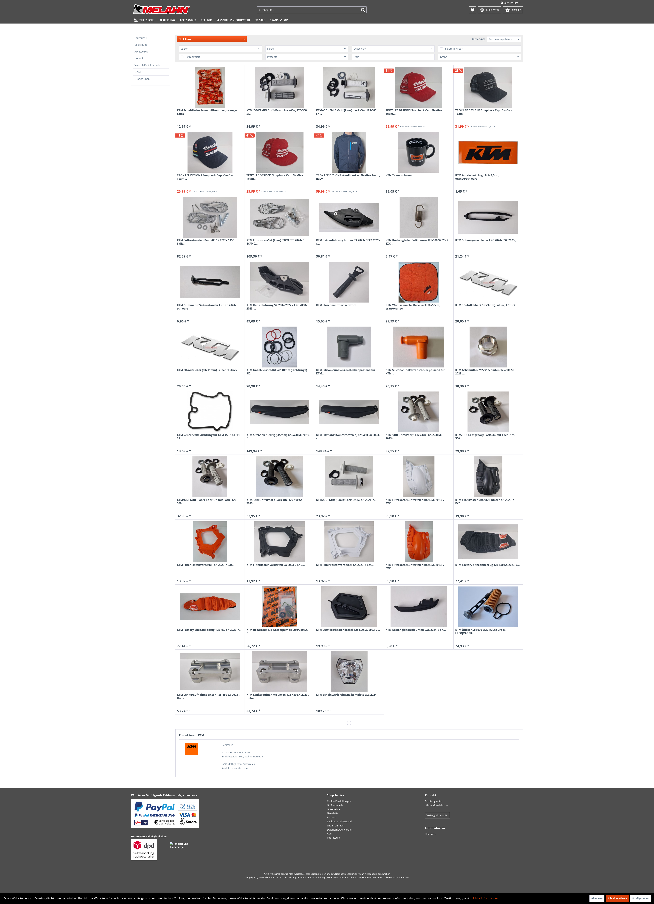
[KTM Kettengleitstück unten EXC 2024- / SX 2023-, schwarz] (418, 606)
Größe (443, 56)
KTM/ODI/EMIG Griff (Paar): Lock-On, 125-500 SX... (276, 112)
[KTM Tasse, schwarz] (418, 152)
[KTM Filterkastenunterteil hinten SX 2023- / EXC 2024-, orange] (418, 541)
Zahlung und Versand (339, 821)
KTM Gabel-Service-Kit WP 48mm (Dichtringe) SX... (276, 371)
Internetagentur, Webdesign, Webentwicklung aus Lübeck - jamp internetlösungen (339, 877)
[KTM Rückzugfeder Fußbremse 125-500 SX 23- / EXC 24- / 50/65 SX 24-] (418, 217)
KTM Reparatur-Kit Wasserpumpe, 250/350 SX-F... (277, 631)
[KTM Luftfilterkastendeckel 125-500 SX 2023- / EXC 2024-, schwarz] (349, 606)
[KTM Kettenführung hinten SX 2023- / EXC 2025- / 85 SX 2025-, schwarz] (349, 217)
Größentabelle (335, 805)
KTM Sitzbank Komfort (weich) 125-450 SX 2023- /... (348, 436)
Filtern (186, 39)
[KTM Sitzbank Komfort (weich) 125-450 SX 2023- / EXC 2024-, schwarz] (349, 411)
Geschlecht (360, 48)
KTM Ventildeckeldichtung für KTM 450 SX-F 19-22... (208, 436)
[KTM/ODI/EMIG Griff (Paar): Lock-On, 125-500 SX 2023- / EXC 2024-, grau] (279, 87)
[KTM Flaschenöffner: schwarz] (349, 282)
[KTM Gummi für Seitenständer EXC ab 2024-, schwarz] (210, 282)
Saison (184, 48)
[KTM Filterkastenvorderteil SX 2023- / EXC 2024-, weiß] (349, 541)
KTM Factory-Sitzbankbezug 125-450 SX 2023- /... (487, 565)
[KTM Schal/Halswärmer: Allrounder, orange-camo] (210, 87)
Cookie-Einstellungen (339, 801)
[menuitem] (312, 9)
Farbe (270, 48)
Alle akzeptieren (617, 898)
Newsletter (333, 813)
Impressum (333, 837)
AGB (329, 833)
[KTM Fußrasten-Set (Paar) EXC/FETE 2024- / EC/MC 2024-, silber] (279, 217)
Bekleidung (141, 44)
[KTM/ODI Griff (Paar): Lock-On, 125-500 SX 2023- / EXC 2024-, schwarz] (279, 476)
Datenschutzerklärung (339, 829)
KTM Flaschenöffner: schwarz (336, 305)
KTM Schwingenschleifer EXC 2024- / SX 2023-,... (487, 240)
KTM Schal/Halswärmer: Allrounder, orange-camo (207, 112)
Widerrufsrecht (335, 825)
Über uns (430, 834)
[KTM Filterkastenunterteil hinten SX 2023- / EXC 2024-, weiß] (418, 476)
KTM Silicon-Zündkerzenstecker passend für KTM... (345, 371)
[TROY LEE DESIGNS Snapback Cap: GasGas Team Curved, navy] (210, 152)
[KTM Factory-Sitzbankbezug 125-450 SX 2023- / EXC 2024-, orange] (210, 606)
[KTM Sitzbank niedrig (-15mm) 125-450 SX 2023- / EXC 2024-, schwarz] (279, 411)
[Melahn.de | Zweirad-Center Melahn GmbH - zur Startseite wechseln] (162, 10)
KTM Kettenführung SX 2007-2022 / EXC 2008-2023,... (276, 306)
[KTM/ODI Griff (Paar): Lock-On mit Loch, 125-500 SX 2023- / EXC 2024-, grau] (210, 476)
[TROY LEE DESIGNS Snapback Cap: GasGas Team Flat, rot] (279, 152)
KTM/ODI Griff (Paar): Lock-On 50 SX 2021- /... (346, 500)
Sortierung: (478, 39)
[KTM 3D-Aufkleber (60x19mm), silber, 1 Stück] (210, 347)
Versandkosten (318, 873)
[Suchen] (363, 9)
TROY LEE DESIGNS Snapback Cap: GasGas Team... (414, 112)
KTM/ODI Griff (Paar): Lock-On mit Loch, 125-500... (485, 436)
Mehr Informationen (486, 898)
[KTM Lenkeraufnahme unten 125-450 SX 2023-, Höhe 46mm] (279, 671)
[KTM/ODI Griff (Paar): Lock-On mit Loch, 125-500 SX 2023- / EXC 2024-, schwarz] (488, 411)
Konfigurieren (640, 898)
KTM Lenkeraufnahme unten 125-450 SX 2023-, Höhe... (208, 696)
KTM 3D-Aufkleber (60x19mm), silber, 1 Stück (207, 370)
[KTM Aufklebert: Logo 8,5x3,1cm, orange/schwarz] (488, 152)
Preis (356, 56)
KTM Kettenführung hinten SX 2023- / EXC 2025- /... (348, 241)
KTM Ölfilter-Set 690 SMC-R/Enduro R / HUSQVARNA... (481, 631)
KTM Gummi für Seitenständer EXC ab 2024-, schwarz (207, 306)
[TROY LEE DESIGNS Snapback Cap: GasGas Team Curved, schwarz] (488, 87)
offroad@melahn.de (436, 805)
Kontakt (331, 817)
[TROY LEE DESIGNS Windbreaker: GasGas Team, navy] (349, 152)
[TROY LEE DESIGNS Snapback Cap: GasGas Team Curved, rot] (418, 87)
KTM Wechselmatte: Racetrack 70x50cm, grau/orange (413, 306)
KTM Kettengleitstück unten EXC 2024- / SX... (416, 630)
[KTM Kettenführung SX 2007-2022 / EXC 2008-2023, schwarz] (279, 282)
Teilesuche (141, 38)
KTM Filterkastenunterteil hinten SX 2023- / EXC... (415, 501)
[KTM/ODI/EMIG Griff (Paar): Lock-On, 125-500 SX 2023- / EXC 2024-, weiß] (349, 87)
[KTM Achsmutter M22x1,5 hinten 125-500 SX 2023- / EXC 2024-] (488, 347)
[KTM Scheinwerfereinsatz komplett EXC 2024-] (349, 671)
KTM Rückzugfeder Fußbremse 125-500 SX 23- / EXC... (417, 241)
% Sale (138, 72)
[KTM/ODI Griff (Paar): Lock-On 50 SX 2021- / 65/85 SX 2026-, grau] (349, 476)
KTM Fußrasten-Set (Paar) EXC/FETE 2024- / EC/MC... (275, 241)
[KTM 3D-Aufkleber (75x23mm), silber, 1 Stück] (488, 282)
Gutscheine (333, 809)
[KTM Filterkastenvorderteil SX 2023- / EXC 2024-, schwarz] (279, 541)
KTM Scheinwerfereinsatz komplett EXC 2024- (346, 695)
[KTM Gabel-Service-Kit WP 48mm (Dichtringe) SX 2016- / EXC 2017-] (279, 347)
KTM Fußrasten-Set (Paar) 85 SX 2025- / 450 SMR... (205, 241)
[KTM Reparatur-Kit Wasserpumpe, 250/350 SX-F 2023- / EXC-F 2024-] (279, 606)
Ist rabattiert (193, 56)
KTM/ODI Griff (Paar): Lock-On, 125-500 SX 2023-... (414, 436)
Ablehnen (597, 898)
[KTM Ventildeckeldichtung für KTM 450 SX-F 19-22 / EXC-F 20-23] (210, 411)
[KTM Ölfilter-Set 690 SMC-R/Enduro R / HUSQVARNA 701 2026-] (488, 606)
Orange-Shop (142, 78)
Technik (139, 58)
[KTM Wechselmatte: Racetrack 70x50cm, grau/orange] (418, 282)
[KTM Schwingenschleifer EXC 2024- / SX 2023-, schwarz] (488, 217)
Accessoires (141, 51)
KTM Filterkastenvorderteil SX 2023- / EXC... (206, 565)
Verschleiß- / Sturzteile (147, 65)
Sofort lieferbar (454, 48)
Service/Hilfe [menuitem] (511, 2)
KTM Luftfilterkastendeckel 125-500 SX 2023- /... (348, 630)
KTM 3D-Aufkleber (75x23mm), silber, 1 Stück (485, 305)
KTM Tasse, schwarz (399, 175)
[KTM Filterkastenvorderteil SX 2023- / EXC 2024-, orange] (210, 541)
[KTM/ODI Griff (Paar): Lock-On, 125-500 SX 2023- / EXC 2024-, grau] (418, 411)
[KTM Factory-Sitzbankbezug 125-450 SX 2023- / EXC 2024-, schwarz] (488, 541)
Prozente (272, 56)
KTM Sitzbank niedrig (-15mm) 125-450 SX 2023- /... (277, 436)
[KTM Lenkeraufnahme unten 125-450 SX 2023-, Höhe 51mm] (210, 671)
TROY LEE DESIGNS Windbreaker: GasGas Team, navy (348, 177)
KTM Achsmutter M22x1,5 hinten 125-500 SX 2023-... (485, 371)
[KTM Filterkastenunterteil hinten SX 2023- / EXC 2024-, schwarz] (488, 476)
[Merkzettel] (472, 9)
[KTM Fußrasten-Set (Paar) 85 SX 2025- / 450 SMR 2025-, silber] (210, 217)
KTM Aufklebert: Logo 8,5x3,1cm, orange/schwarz (477, 177)
